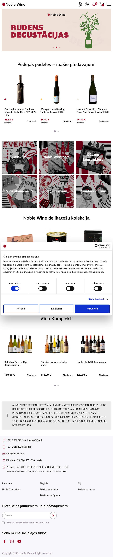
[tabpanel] (56, 30)
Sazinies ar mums (86, 489)
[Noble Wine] (39, 4)
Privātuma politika (49, 489)
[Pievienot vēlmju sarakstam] (35, 75)
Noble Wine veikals (11, 489)
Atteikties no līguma (50, 495)
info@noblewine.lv (15, 454)
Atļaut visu (92, 308)
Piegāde (44, 483)
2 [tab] (56, 47)
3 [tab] (59, 47)
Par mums (7, 483)
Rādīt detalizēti (96, 299)
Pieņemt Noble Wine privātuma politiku (28, 523)
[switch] (42, 288)
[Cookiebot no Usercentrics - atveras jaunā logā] (97, 246)
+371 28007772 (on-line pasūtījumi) (24, 440)
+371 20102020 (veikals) (18, 447)
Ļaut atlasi (56, 308)
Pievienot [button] (31, 121)
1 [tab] (53, 47)
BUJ (79, 483)
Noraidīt (21, 308)
